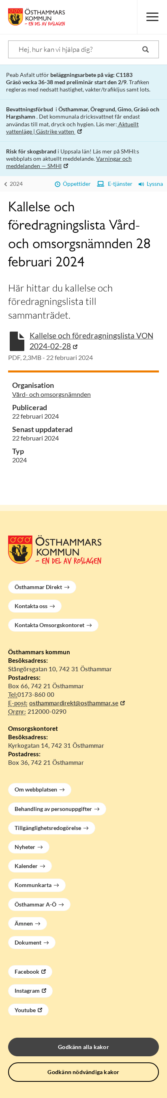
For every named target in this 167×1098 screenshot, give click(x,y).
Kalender (26, 865)
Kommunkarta (33, 884)
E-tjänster (118, 183)
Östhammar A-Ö (35, 904)
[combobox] (83, 49)
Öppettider (75, 183)
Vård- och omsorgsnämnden (51, 394)
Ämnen (24, 923)
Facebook (27, 971)
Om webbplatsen (36, 789)
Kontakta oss (31, 605)
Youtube (25, 1009)
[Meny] (152, 17)
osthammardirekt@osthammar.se (73, 702)
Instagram (27, 990)
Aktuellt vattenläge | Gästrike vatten (72, 128)
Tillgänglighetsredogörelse (48, 827)
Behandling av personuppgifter (53, 808)
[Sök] (145, 49)
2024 (16, 183)
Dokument (28, 942)
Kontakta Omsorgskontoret (49, 624)
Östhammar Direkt (38, 586)
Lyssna (153, 183)
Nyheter (25, 846)
